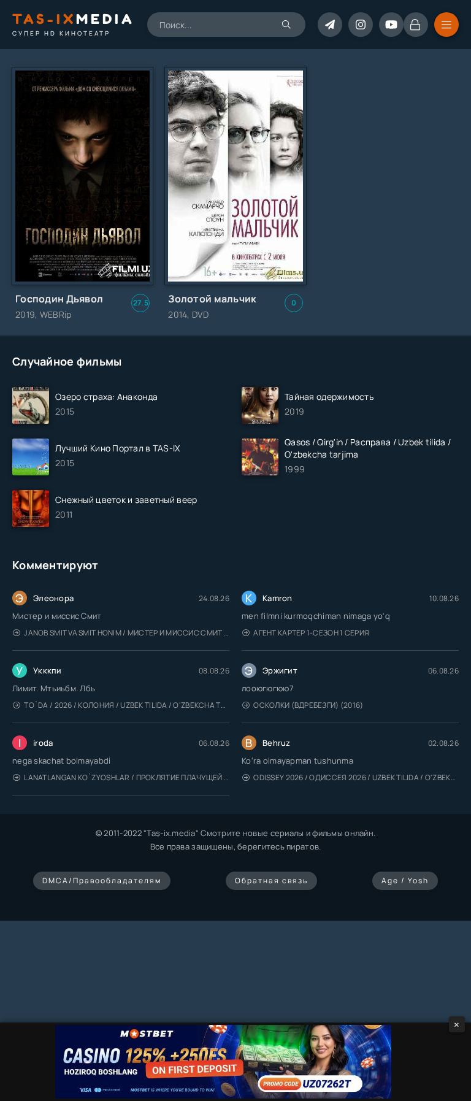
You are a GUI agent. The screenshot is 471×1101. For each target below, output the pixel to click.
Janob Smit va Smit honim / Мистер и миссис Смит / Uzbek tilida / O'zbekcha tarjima (126, 632)
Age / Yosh (405, 880)
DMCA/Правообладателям (101, 880)
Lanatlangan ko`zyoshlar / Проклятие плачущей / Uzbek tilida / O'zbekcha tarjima (126, 777)
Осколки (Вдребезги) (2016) (308, 705)
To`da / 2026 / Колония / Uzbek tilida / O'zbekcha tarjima (126, 705)
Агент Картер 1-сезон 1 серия (311, 632)
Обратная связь (271, 880)
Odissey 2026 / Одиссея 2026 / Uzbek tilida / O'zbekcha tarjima (356, 777)
